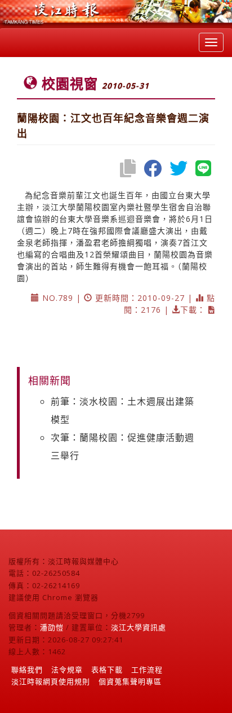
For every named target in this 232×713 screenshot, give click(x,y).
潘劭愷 (52, 627)
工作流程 (147, 669)
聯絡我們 (27, 669)
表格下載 (107, 669)
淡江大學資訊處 (138, 627)
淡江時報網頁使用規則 (50, 681)
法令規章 (67, 669)
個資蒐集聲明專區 (130, 681)
